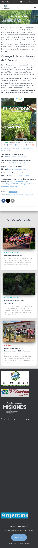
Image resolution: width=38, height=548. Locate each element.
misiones (21, 195)
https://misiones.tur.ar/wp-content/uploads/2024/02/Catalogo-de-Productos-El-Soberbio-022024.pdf (19, 184)
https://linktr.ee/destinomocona (17, 169)
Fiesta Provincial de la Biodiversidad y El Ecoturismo (17, 349)
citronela (7, 195)
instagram (3, 2)
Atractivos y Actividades (11, 252)
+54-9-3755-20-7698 (14, 2)
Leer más (7, 267)
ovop (26, 195)
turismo (31, 195)
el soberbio (14, 195)
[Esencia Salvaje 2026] (19, 238)
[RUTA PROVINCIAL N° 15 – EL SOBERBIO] (19, 283)
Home (13, 526)
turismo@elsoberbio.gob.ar (29, 2)
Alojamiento (24, 526)
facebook (5, 2)
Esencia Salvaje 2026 (13, 255)
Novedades (30, 531)
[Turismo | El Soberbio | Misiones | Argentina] (6, 7)
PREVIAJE (20, 537)
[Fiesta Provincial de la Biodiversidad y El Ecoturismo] (19, 331)
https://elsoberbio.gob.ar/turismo (19, 163)
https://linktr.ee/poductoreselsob (18, 175)
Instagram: (15, 419)
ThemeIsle (26, 543)
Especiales (13, 191)
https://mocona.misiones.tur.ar (17, 157)
